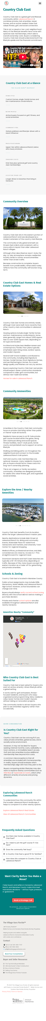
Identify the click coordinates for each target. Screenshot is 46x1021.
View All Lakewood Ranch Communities (20, 814)
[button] (40, 3)
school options (25, 600)
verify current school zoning (32, 592)
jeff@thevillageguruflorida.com (15, 949)
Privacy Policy (6, 991)
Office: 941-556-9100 (12, 947)
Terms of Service (17, 991)
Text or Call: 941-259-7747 (13, 945)
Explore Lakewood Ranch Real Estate (18, 810)
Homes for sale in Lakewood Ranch (17, 378)
